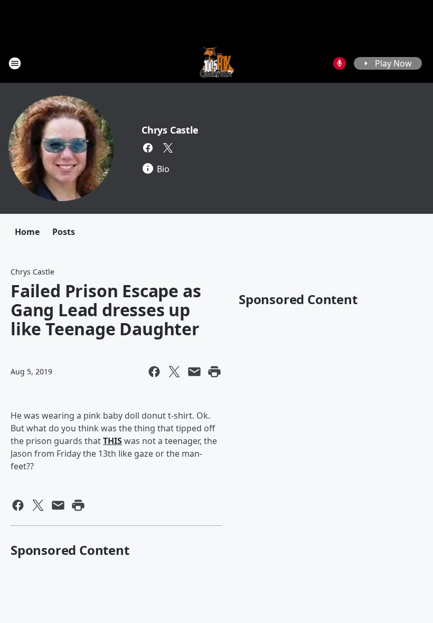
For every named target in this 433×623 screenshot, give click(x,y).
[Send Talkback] (339, 63)
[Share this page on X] (174, 371)
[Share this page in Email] (194, 371)
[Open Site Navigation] (14, 63)
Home (27, 232)
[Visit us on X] (168, 147)
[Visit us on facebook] (148, 147)
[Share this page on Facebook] (154, 371)
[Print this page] (214, 371)
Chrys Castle (170, 130)
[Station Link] (217, 63)
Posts (63, 232)
